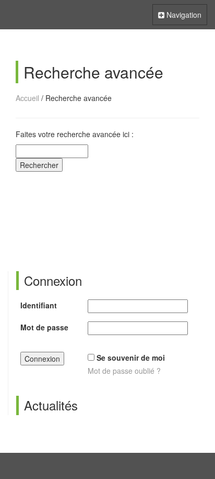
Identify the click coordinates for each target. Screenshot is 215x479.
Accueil (27, 98)
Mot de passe (44, 327)
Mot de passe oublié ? (124, 370)
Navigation (179, 17)
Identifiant (38, 305)
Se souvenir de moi (131, 357)
